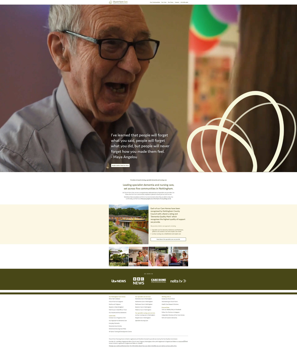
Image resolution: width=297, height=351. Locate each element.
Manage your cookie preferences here (119, 346)
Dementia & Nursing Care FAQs (117, 329)
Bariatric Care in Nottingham (143, 307)
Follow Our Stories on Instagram (171, 312)
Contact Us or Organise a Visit (117, 318)
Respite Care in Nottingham (143, 318)
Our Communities (155, 2)
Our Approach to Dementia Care (118, 320)
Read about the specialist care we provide (168, 239)
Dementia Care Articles (115, 326)
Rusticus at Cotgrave (115, 304)
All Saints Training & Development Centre (120, 331)
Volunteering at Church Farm (170, 301)
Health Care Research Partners (170, 304)
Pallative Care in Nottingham (143, 310)
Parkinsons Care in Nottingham (143, 304)
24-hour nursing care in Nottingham (145, 315)
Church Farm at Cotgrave (116, 301)
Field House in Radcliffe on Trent (118, 310)
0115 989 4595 (184, 2)
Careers (177, 2)
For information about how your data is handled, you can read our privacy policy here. (153, 346)
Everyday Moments (114, 323)
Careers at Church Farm (168, 299)
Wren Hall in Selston (114, 299)
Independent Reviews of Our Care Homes (173, 315)
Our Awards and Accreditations (117, 312)
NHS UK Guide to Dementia (169, 318)
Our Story (170, 2)
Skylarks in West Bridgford (116, 307)
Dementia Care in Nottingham (143, 299)
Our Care (163, 2)
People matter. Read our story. (120, 165)
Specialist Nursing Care (141, 320)
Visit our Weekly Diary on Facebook (171, 309)
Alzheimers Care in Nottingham (144, 301)
